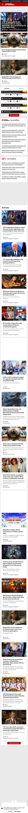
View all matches (14, 115)
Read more (17, 811)
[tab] (7, 88)
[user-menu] (26, 4)
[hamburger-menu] (2, 4)
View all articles (14, 743)
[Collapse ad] (14, 801)
